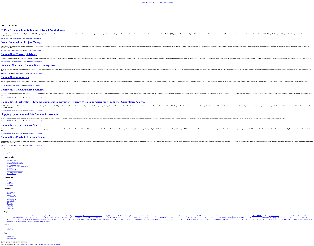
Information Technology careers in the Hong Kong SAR (183, 217)
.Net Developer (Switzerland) (14, 172)
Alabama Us (133, 215)
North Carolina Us (140, 219)
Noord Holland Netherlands (117, 219)
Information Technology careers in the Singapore (207, 217)
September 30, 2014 (6, 61)
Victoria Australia (298, 219)
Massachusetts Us (36, 219)
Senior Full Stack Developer (14, 162)
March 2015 (10, 208)
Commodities (18, 97)
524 (24, 242)
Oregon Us (185, 219)
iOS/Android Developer (13, 165)
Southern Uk (268, 219)
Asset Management (153, 216)
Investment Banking (270, 217)
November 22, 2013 (6, 97)
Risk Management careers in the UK (236, 219)
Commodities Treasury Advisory (19, 54)
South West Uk (274, 219)
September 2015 (11, 199)
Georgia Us (136, 217)
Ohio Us (154, 219)
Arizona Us (145, 216)
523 (21, 242)
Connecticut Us (26, 217)
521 (16, 242)
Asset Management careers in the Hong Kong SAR (169, 215)
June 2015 (10, 204)
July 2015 (9, 202)
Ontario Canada (167, 219)
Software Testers (11, 174)
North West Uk (148, 219)
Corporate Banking (40, 217)
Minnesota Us (58, 219)
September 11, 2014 (6, 73)
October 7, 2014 (5, 50)
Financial (29, 38)
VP (311, 219)
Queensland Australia (220, 219)
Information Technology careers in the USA (254, 217)
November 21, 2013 (6, 121)
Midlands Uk (51, 219)
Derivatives (55, 217)
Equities (77, 217)
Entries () (10, 236)
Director (60, 217)
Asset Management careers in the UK (190, 216)
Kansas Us (282, 217)
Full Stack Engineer (12, 160)
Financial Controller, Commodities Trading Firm (28, 65)
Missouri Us (65, 219)
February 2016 (11, 192)
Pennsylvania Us (192, 219)
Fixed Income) (93, 217)
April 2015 (10, 207)
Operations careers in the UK (176, 219)
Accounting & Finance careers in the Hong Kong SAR (37, 216)
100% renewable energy (44, 244)
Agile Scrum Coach (12, 169)
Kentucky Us (286, 217)
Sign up (58, 244)
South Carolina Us (261, 219)
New (8, 152)
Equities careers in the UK (84, 217)
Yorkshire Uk (37, 221)
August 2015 (10, 201)
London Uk (304, 217)
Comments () (11, 238)
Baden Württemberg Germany (230, 216)
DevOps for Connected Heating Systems (17, 166)
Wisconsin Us (31, 221)
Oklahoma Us (160, 219)
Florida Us (112, 217)
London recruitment (296, 217)
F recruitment (129, 217)
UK (291, 219)
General (9, 182)
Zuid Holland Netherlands (45, 221)
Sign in (53, 244)
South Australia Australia (251, 219)
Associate (220, 216)
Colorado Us (296, 216)
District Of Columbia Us (67, 217)
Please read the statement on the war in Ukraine (154, 2)
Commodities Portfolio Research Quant (23, 137)
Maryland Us (26, 219)
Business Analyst (248, 215)
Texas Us (286, 220)
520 (14, 242)
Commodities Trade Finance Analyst (21, 124)
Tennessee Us (280, 219)
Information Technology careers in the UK (231, 217)
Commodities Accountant (15, 77)
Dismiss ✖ (170, 2)
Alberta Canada (139, 215)
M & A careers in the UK (13, 219)
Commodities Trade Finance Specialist (22, 89)
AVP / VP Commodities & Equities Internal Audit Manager (34, 29)
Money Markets (73, 219)
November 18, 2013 (6, 145)
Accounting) (18, 61)
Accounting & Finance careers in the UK (88, 216)
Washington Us (11, 221)
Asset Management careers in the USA (210, 216)
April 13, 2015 (4, 38)
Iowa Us (277, 217)
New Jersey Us (81, 219)
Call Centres (265, 216)
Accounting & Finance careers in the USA (112, 216)
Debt (50, 217)
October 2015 (10, 198)
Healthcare (10, 183)
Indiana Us (168, 217)
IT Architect (10, 168)
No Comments (37, 38)
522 (19, 242)
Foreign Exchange (121, 217)
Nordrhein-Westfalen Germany (128, 219)
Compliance (19, 217)
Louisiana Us (310, 217)
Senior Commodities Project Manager (22, 42)
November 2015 (11, 196)
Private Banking (203, 219)
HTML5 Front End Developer (15, 171)
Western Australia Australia (21, 221)
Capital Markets (17, 38)
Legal (290, 217)
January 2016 (10, 193)
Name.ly (9, 228)
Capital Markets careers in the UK (286, 216)
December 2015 (11, 195)
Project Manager (210, 219)
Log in (9, 153)
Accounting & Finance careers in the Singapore (62, 216)
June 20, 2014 (4, 85)
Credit (46, 217)
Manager (21, 219)
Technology (10, 185)
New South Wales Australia (94, 219)
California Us (257, 216)
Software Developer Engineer (15, 163)
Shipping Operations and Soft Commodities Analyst (30, 114)
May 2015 (10, 205)
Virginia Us (306, 219)
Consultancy (33, 217)
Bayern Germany (240, 216)
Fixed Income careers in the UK (103, 217)
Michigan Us (44, 219)
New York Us (106, 219)
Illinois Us (162, 217)
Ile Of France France (153, 217)
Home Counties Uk (143, 217)
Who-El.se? (10, 229)
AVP (224, 215)
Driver (73, 217)
